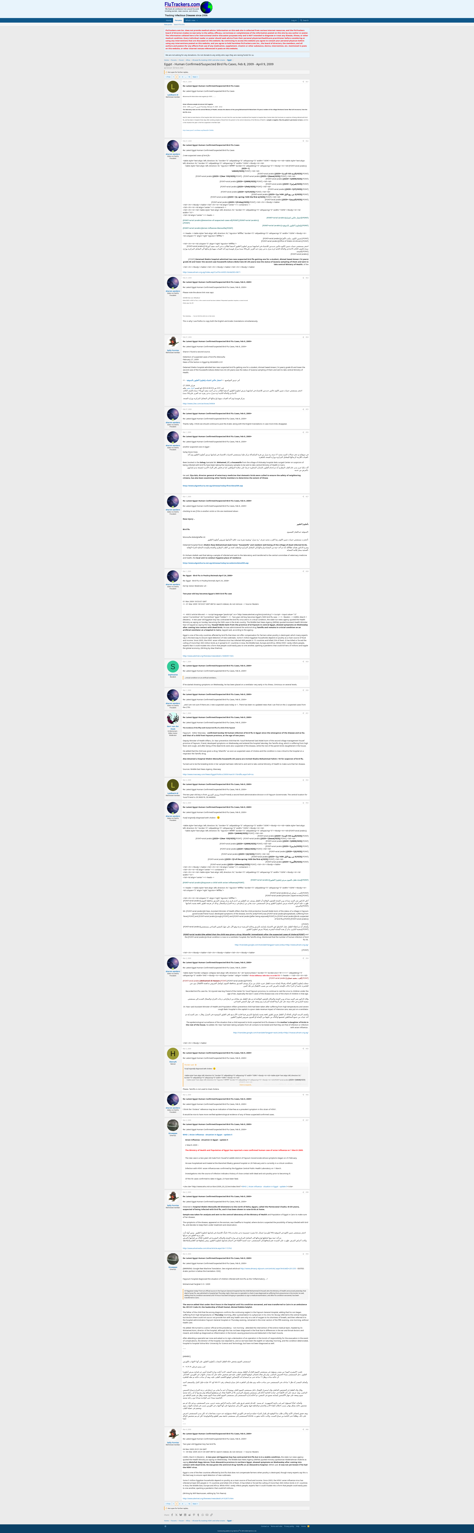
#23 (307, 278)
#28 (307, 571)
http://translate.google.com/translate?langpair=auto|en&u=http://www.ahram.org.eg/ (271, 944)
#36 (307, 1095)
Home (168, 20)
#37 (307, 1120)
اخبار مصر (190, 388)
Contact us (265, 1526)
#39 (307, 1254)
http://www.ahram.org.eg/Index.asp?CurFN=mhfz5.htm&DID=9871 (212, 272)
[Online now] (173, 151)
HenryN (169, 68)
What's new (190, 20)
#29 (307, 662)
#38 (307, 1192)
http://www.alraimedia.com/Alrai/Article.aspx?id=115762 (207, 1248)
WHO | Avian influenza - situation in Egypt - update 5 (207, 1134)
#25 (307, 409)
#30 (307, 690)
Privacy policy (289, 1526)
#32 (307, 780)
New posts (168, 24)
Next (194, 77)
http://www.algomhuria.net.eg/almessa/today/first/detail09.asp (213, 485)
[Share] (303, 81)
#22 (307, 141)
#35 (307, 1049)
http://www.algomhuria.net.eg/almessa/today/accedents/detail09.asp (216, 563)
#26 (307, 432)
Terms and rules (276, 1526)
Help (297, 1526)
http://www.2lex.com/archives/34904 (199, 403)
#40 (307, 1429)
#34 (307, 958)
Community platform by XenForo (237, 1531)
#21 (307, 82)
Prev (168, 77)
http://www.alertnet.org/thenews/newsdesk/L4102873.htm (208, 1498)
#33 (307, 803)
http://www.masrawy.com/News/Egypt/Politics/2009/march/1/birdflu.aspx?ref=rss (218, 774)
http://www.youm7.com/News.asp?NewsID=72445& (198, 130)
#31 (307, 713)
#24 (307, 337)
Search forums (179, 24)
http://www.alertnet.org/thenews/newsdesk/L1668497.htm (208, 656)
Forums (178, 20)
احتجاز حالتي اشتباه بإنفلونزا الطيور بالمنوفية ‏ (204, 380)
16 (189, 77)
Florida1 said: (189, 1065)
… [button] (185, 77)
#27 (307, 497)
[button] (197, 20)
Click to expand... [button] (246, 1085)
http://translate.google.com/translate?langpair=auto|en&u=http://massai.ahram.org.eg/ (270, 1032)
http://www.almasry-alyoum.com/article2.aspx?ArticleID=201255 (268, 1268)
